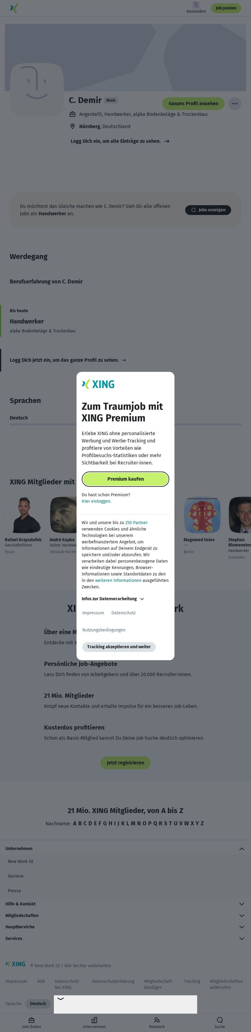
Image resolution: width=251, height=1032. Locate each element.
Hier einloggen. (96, 501)
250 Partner (136, 522)
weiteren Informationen (118, 580)
